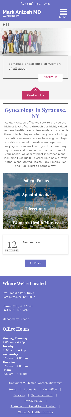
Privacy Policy (33, 401)
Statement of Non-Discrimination (33, 406)
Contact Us (35, 95)
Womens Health (42, 395)
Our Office (50, 389)
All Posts (35, 263)
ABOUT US (50, 77)
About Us (30, 389)
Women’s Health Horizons (35, 412)
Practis (24, 319)
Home (13, 389)
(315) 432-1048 (37, 4)
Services (19, 395)
